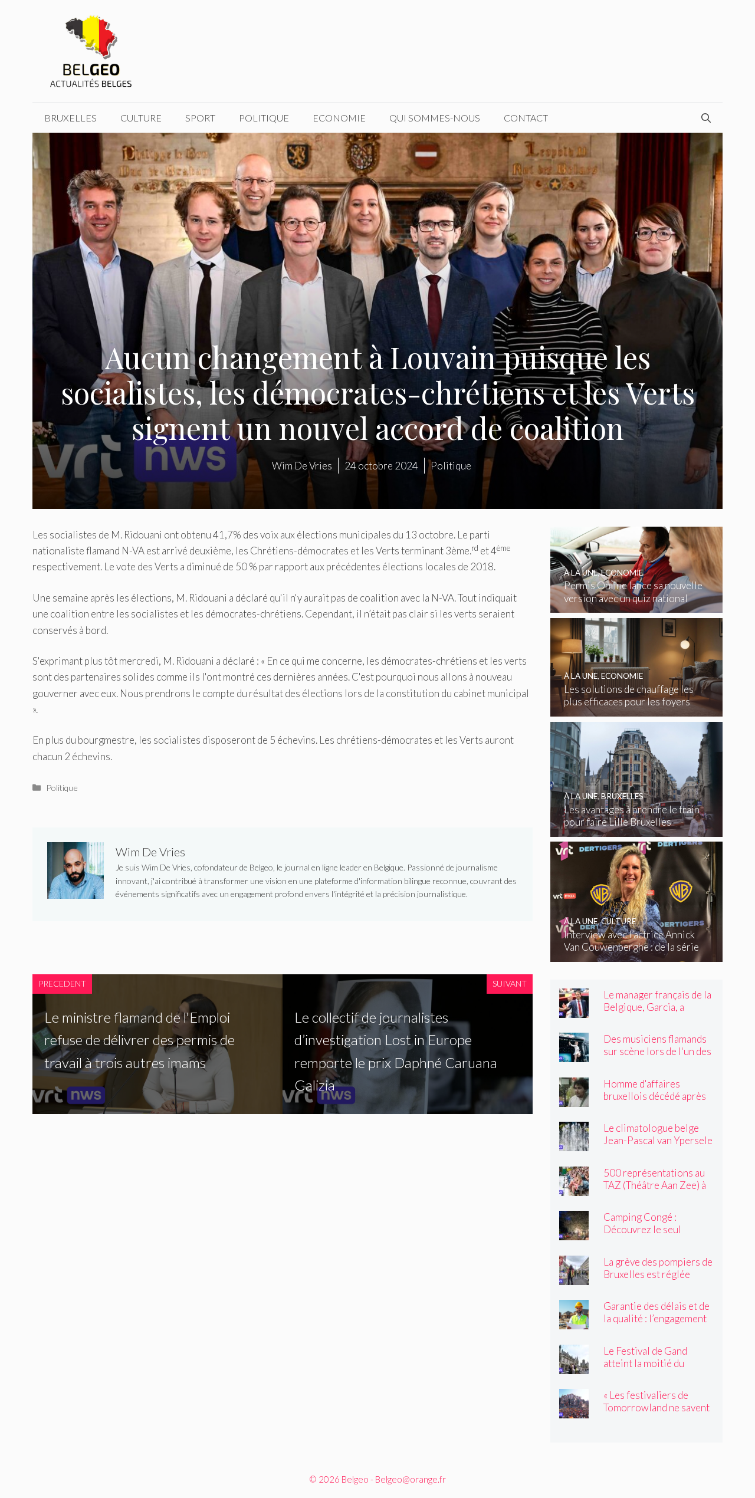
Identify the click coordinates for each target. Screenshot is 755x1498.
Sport (200, 117)
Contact (526, 117)
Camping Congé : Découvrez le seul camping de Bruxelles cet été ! (656, 1235)
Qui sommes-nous (434, 117)
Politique (264, 117)
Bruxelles (70, 117)
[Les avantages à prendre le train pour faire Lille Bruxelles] (636, 828)
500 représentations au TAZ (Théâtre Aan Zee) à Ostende (654, 1185)
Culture (141, 117)
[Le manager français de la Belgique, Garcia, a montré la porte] (574, 1010)
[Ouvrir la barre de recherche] (706, 118)
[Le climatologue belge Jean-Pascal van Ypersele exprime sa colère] (574, 1143)
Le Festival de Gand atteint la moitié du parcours (645, 1363)
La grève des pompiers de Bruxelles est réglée (658, 1268)
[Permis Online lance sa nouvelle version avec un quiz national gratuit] (636, 605)
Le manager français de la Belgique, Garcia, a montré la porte (657, 1007)
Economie (339, 117)
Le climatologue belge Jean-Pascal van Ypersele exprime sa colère (658, 1140)
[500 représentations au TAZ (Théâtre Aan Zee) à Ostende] (574, 1188)
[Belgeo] (91, 50)
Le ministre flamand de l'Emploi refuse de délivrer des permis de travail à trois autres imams (139, 1039)
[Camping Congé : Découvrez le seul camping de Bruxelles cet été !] (574, 1232)
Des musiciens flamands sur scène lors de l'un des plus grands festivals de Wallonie (657, 1057)
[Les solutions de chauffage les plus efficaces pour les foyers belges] (636, 708)
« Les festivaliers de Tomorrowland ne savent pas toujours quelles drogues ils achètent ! (656, 1413)
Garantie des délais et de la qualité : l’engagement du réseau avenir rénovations (656, 1324)
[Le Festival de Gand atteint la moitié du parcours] (574, 1366)
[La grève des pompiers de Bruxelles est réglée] (574, 1277)
